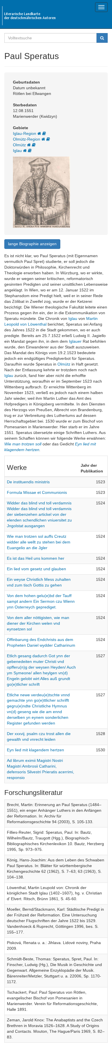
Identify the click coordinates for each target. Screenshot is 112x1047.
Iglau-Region (25, 133)
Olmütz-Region (27, 139)
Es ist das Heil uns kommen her (35, 558)
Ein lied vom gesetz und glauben (36, 569)
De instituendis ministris (28, 482)
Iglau (18, 150)
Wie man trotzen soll (22, 444)
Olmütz (20, 145)
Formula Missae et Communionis (37, 492)
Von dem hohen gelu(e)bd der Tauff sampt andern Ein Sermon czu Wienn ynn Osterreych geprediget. (41, 601)
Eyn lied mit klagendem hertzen (35, 750)
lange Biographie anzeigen (32, 244)
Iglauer (75, 341)
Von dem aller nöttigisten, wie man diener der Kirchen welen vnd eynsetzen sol (38, 623)
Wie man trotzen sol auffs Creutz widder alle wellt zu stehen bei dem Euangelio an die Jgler (38, 542)
